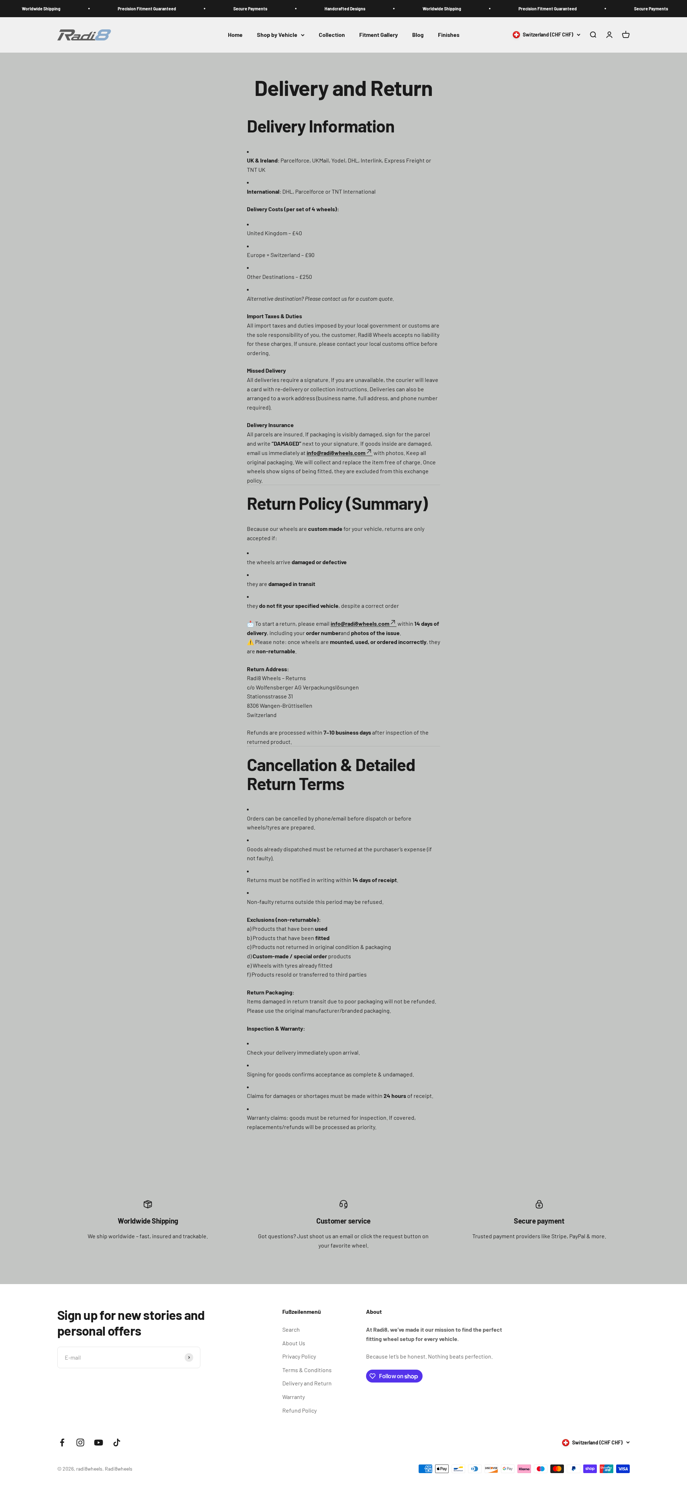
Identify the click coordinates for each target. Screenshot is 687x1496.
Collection (332, 35)
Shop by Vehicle (277, 35)
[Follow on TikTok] (117, 1442)
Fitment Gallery (378, 35)
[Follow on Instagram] (80, 1442)
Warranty (293, 1396)
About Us (293, 1343)
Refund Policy (299, 1410)
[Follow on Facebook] (62, 1442)
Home (235, 35)
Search (291, 1329)
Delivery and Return (307, 1383)
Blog (418, 35)
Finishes (448, 35)
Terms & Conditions (307, 1369)
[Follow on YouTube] (98, 1442)
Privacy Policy (299, 1356)
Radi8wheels (118, 1469)
